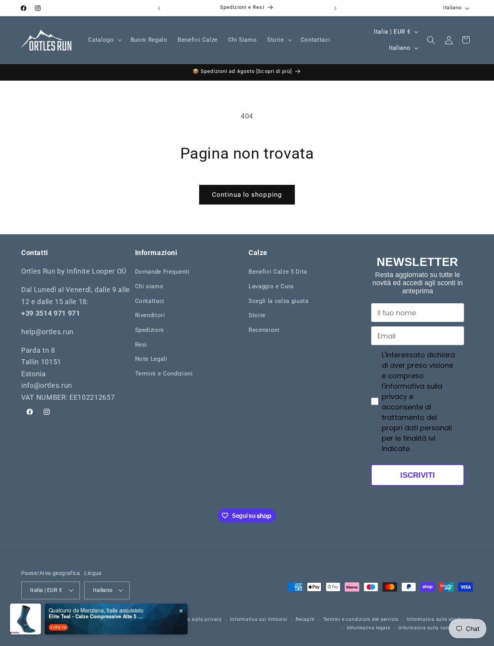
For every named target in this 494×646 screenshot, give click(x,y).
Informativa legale (368, 627)
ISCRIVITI (417, 475)
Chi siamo (149, 286)
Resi (141, 344)
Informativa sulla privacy (192, 619)
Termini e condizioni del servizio (361, 619)
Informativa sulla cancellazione (435, 627)
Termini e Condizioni (164, 373)
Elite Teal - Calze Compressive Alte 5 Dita (97, 616)
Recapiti (305, 619)
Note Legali (151, 358)
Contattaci (150, 301)
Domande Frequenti (162, 272)
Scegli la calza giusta (279, 301)
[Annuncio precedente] (159, 8)
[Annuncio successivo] (335, 8)
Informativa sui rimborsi (258, 619)
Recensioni (264, 329)
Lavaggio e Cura (271, 286)
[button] (104, 40)
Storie (257, 315)
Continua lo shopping (247, 194)
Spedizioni (149, 329)
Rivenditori (150, 315)
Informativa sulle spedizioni (440, 619)
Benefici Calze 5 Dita (278, 272)
